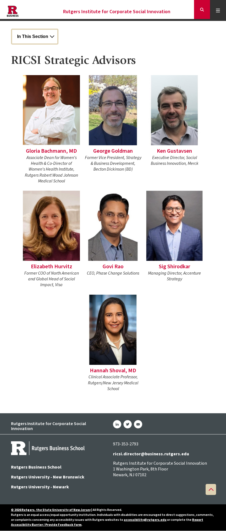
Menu (219, 10)
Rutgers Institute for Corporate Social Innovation (116, 12)
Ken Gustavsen (174, 151)
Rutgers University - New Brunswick (47, 477)
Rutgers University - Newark (40, 487)
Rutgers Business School (36, 467)
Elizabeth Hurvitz (51, 266)
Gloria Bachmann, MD (51, 151)
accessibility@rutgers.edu (145, 520)
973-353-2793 (125, 444)
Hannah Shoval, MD (113, 370)
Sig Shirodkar (174, 266)
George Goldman (113, 151)
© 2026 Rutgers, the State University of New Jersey (51, 510)
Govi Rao (113, 266)
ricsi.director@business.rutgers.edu (151, 454)
